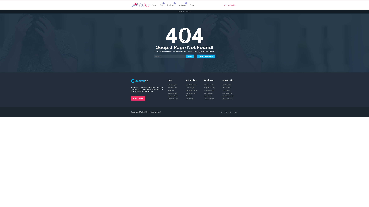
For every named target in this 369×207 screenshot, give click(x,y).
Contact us (189, 99)
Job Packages (172, 85)
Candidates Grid (191, 93)
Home (154, 5)
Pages (192, 5)
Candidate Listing (191, 90)
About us (189, 96)
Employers (170, 5)
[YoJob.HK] (140, 5)
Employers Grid (173, 99)
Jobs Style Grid (172, 93)
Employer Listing (173, 96)
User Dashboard (191, 85)
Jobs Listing (171, 90)
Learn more (138, 98)
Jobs (161, 5)
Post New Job (231, 5)
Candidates (182, 5)
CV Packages (190, 87)
